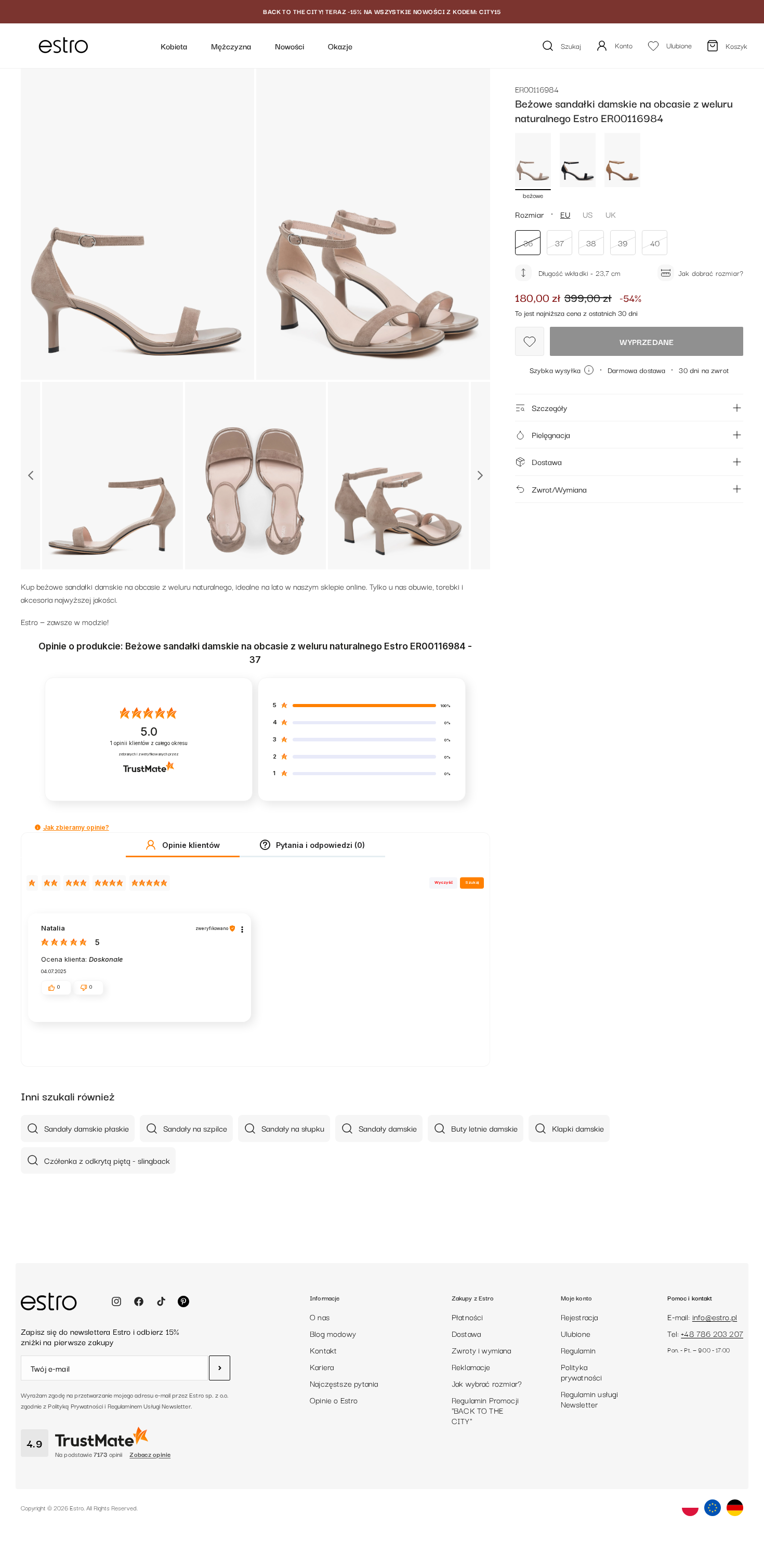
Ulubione (575, 1333)
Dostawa (547, 461)
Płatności (467, 1316)
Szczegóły (549, 407)
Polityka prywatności (581, 1371)
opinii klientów (149, 743)
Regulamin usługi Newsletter (589, 1398)
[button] (37, 827)
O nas (320, 1316)
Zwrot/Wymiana (559, 489)
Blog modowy (333, 1333)
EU (565, 214)
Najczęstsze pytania (344, 1383)
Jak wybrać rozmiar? (487, 1383)
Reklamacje (471, 1366)
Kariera (322, 1366)
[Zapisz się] (219, 1368)
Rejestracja (579, 1316)
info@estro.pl (714, 1316)
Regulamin (578, 1350)
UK (610, 214)
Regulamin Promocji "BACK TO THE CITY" (485, 1410)
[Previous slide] (30, 475)
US (587, 214)
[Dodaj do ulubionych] (529, 341)
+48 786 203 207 (712, 1333)
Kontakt (323, 1350)
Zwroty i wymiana (481, 1350)
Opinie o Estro (334, 1399)
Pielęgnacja (551, 434)
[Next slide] (480, 475)
